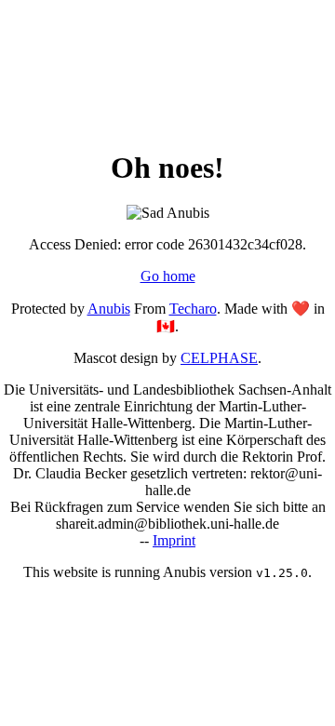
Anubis (108, 308)
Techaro (193, 308)
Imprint (174, 540)
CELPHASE (219, 358)
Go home (168, 276)
